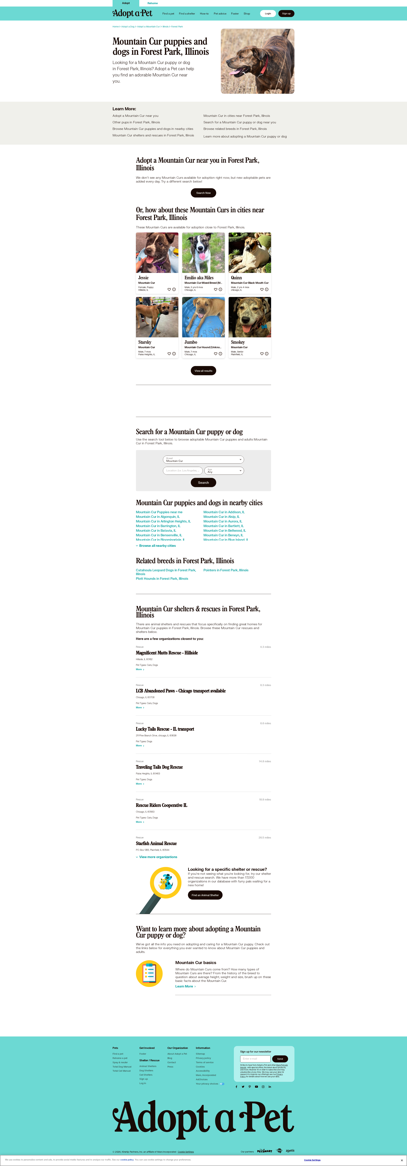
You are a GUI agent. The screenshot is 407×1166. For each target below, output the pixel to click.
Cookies (200, 1066)
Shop (247, 13)
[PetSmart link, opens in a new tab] (264, 1151)
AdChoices (202, 1079)
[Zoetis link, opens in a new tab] (290, 1150)
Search (203, 482)
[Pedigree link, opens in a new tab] (279, 1150)
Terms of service (205, 1062)
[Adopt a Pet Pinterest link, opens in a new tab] (250, 1086)
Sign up (286, 13)
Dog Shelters (146, 1070)
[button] (169, 289)
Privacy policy (203, 1058)
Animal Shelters (147, 1066)
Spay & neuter (120, 1062)
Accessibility (203, 1070)
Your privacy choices (207, 1083)
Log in (142, 1083)
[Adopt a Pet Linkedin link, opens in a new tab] (269, 1086)
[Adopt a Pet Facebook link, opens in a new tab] (237, 1086)
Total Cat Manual (122, 1070)
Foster (235, 13)
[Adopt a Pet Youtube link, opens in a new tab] (257, 1086)
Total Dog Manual (122, 1066)
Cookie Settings (186, 1152)
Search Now (203, 192)
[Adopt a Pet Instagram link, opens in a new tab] (264, 1086)
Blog (169, 1058)
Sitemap (200, 1053)
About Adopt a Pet (177, 1053)
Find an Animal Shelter (205, 895)
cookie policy (127, 1160)
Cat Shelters (145, 1074)
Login (268, 13)
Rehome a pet (120, 1058)
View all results (203, 370)
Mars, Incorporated (206, 1075)
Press (170, 1066)
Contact (171, 1062)
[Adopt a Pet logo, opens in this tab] (203, 1123)
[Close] (401, 1160)
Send (280, 1058)
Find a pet (118, 1053)
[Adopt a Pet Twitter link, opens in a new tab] (244, 1086)
